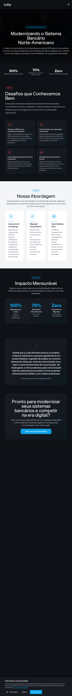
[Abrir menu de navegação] (69, 4)
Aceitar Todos (36, 692)
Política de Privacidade (21, 688)
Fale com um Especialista (36, 431)
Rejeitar (24, 692)
